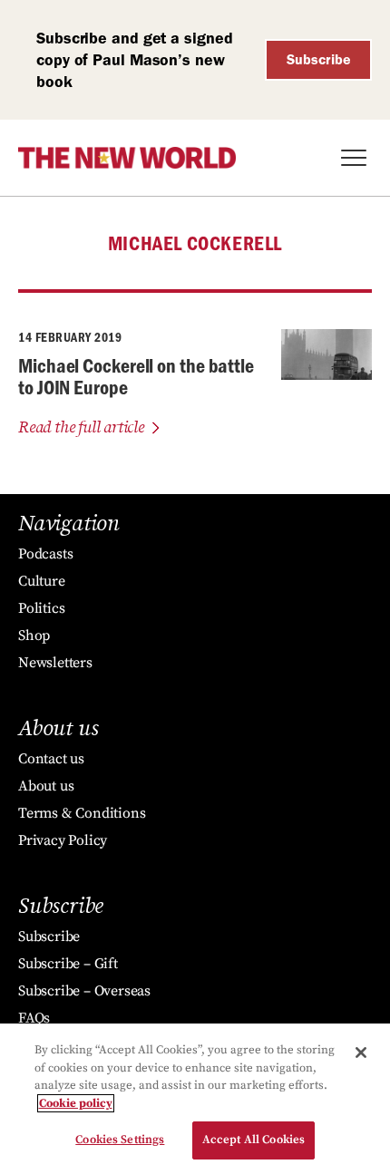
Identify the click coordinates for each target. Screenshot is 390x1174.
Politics (41, 608)
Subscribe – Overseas (84, 991)
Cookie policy (75, 1103)
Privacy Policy (62, 840)
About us (45, 786)
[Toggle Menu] (354, 158)
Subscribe (319, 59)
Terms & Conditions (81, 813)
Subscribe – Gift (68, 964)
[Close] (361, 1052)
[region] (195, 1099)
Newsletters (55, 663)
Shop (34, 635)
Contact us (51, 759)
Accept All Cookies (253, 1139)
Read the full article (81, 427)
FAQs (34, 1018)
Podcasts (45, 554)
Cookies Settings (119, 1139)
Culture (41, 581)
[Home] (127, 158)
